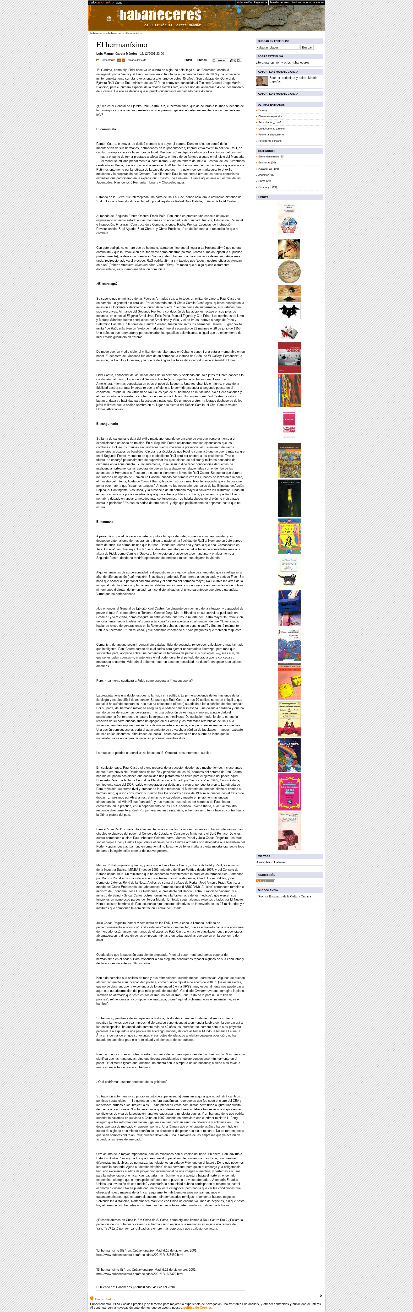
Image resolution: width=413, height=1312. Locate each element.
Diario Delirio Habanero (271, 862)
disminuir (296, 2)
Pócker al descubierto (271, 134)
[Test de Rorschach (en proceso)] (289, 318)
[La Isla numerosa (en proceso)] (289, 301)
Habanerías (114, 33)
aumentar (318, 2)
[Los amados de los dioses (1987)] (289, 809)
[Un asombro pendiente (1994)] (289, 516)
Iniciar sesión (244, 2)
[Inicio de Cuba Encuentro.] (101, 2)
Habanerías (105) (268, 168)
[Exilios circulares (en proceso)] (289, 282)
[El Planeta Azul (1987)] (289, 770)
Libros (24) (264, 180)
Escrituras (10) (267, 162)
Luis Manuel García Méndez (116, 53)
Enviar (202, 60)
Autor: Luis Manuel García (278, 71)
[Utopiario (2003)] (289, 440)
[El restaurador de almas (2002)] (289, 477)
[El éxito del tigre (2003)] (289, 406)
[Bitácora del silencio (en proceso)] (289, 258)
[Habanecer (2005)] (289, 372)
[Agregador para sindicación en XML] (265, 882)
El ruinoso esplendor (270, 116)
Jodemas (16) (266, 174)
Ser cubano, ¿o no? (269, 122)
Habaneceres (98, 33)
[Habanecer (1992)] (289, 625)
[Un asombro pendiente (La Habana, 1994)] (289, 236)
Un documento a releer (271, 128)
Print (188, 60)
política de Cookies (197, 1307)
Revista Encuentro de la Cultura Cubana (284, 896)
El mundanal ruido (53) (271, 156)
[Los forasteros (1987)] (289, 698)
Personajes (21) (267, 187)
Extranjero (264, 110)
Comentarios (108, 60)
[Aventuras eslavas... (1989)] (289, 735)
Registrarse (260, 2)
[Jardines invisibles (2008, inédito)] (289, 340)
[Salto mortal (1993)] (289, 552)
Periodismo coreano (270, 140)
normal (307, 2)
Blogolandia (268, 890)
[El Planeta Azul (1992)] (289, 660)
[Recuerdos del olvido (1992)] (289, 587)
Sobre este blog (270, 56)
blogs (119, 2)
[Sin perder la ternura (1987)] (289, 848)
